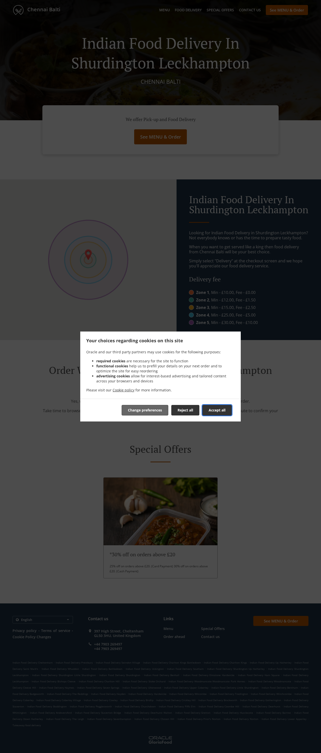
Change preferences (145, 410)
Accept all (217, 410)
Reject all (185, 410)
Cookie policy (123, 390)
